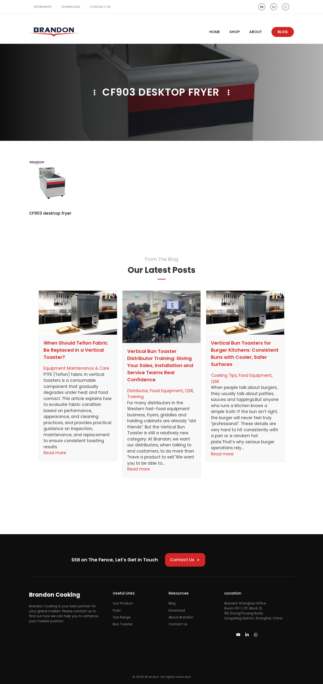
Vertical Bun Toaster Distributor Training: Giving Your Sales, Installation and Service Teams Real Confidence (160, 365)
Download (70, 6)
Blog (172, 603)
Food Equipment (166, 391)
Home (214, 31)
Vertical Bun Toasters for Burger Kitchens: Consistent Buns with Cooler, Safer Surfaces (245, 354)
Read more (55, 453)
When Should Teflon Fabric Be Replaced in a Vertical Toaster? (76, 350)
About (255, 31)
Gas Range (122, 617)
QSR (189, 391)
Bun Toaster (123, 624)
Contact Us (100, 6)
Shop (234, 31)
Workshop (43, 6)
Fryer (117, 610)
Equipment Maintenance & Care (76, 368)
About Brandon (181, 617)
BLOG (283, 31)
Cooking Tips (224, 375)
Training (135, 397)
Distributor (137, 391)
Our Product (123, 603)
